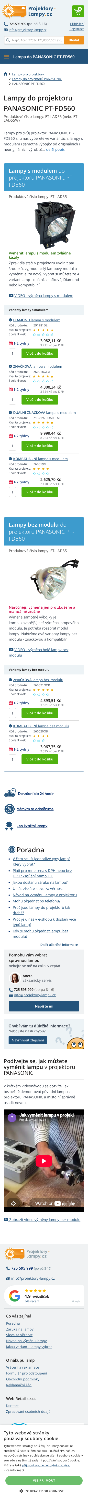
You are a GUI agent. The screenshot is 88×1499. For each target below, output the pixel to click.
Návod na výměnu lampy (26, 1340)
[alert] (44, 1462)
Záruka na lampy (19, 1329)
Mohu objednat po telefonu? (36, 900)
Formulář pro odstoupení (26, 1373)
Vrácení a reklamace (22, 1367)
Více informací (14, 1470)
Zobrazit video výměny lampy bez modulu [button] (44, 1219)
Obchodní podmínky (22, 1379)
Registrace (76, 29)
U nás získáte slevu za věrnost (38, 888)
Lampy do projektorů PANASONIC (37, 79)
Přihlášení (77, 24)
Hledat (74, 40)
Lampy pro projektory (28, 74)
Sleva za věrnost (19, 1334)
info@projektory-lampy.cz (27, 30)
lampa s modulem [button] (36, 320)
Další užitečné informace (59, 944)
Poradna (13, 1323)
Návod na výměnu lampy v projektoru (45, 894)
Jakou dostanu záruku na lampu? (40, 882)
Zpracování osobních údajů (28, 1411)
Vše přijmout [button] (44, 1480)
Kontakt (12, 1405)
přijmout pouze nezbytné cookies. (46, 1465)
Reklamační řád (19, 1385)
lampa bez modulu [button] (38, 679)
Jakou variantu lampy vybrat (29, 1346)
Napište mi (44, 1006)
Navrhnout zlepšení (28, 1040)
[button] (44, 1490)
